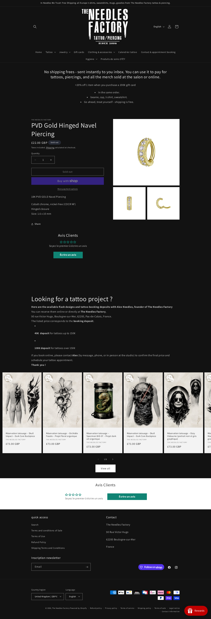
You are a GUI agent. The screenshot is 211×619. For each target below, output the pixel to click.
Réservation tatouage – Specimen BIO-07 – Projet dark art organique (101, 436)
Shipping (50, 147)
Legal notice (174, 608)
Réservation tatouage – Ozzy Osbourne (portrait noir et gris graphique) (181, 436)
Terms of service (127, 608)
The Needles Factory (61, 608)
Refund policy (96, 608)
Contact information (171, 611)
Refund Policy (38, 542)
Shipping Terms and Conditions (48, 547)
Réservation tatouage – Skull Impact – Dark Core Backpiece (20, 435)
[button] (35, 26)
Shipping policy (144, 608)
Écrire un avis (68, 255)
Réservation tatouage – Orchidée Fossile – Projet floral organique (62, 435)
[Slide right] (112, 459)
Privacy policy (111, 608)
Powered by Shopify (78, 608)
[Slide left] (98, 459)
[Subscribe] (86, 567)
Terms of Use (38, 536)
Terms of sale (160, 608)
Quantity (35, 153)
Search (35, 524)
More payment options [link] (68, 189)
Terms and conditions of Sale (46, 530)
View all (105, 468)
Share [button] (38, 223)
